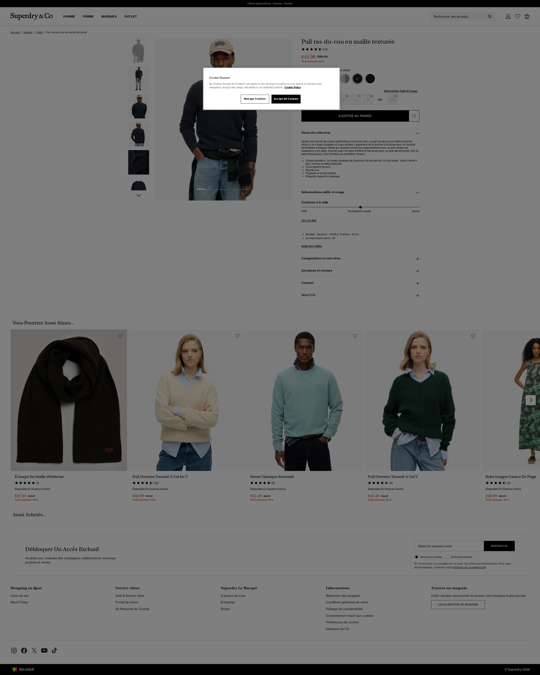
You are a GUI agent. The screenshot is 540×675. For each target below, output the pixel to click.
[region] (271, 88)
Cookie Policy (293, 87)
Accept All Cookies (286, 98)
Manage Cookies (255, 98)
